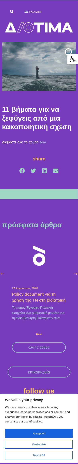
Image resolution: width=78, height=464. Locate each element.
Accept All (39, 433)
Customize (39, 444)
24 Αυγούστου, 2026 (25, 288)
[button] (72, 59)
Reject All (39, 455)
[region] (39, 428)
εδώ (42, 142)
